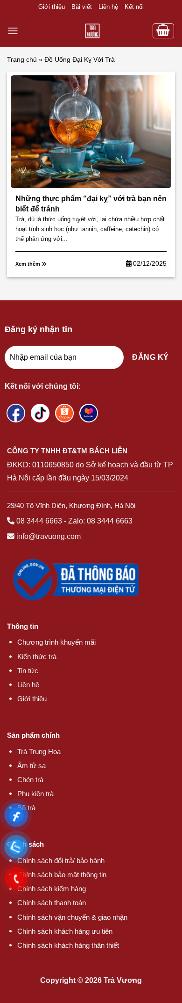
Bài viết (81, 6)
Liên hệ (108, 6)
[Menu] (13, 31)
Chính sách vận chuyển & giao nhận (72, 917)
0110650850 (53, 465)
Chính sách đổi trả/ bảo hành (61, 861)
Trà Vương (123, 980)
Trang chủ (22, 59)
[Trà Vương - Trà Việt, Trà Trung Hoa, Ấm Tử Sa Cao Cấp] (92, 31)
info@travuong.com (48, 536)
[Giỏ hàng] (164, 30)
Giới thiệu (51, 6)
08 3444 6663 (39, 521)
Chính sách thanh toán (51, 903)
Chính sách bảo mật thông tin (61, 875)
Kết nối (134, 6)
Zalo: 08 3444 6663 (100, 521)
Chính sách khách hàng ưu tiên (64, 931)
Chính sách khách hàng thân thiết (68, 945)
